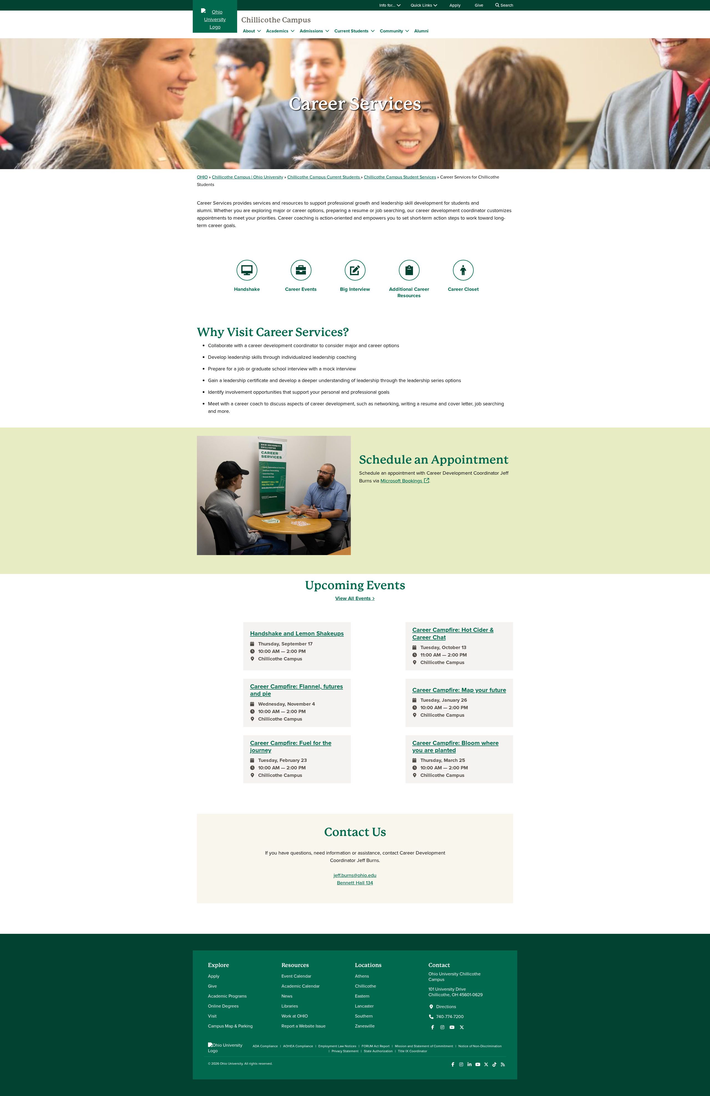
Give (479, 5)
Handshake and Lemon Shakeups (297, 633)
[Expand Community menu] (407, 31)
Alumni (421, 31)
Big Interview (358, 289)
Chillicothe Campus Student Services (400, 177)
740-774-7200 (450, 1016)
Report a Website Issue (304, 1026)
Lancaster (364, 1006)
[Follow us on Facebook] (432, 1027)
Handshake (252, 289)
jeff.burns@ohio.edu (355, 875)
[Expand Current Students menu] (373, 31)
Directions (446, 1006)
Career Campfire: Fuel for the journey (290, 746)
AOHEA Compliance (298, 1046)
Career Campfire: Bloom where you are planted (455, 746)
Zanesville (365, 1026)
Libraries (290, 1006)
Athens (362, 976)
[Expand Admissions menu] (327, 31)
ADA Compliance (265, 1046)
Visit (212, 1016)
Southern (364, 1016)
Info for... (388, 5)
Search (506, 5)
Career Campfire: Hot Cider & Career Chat (453, 633)
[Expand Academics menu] (293, 31)
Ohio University (231, 1063)
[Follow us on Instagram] (442, 1027)
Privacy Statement (345, 1051)
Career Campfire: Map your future (459, 690)
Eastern (362, 996)
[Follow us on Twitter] (462, 1027)
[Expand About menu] (259, 31)
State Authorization (378, 1051)
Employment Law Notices (337, 1046)
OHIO (202, 177)
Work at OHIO (295, 1016)
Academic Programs (227, 996)
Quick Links (422, 5)
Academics (277, 31)
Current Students (351, 31)
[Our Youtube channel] (452, 1027)
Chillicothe (365, 986)
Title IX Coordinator (412, 1051)
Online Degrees (223, 1006)
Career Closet (463, 289)
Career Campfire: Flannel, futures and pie (296, 690)
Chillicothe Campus (276, 20)
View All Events (353, 598)
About (249, 31)
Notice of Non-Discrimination (480, 1046)
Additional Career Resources (409, 292)
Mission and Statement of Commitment (424, 1046)
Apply (455, 5)
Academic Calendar (301, 986)
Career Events (301, 289)
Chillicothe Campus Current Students (324, 177)
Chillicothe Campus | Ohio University (247, 177)
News (287, 996)
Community (391, 31)
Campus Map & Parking (230, 1026)
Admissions (311, 31)
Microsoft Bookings (405, 480)
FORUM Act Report (376, 1046)
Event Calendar (296, 976)
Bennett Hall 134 (355, 882)
